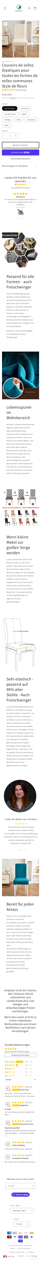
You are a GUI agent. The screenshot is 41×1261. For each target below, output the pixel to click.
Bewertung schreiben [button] (20, 1055)
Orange (8, 119)
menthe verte (10, 114)
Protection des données (17, 1252)
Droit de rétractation (24, 1248)
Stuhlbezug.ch (18, 1245)
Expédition (13, 98)
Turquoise (31, 119)
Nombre (5, 131)
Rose (7, 125)
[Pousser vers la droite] (25, 850)
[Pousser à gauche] (15, 850)
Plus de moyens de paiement (20, 158)
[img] (20, 184)
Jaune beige (10, 108)
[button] (5, 8)
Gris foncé (25, 108)
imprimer (21, 1256)
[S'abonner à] (32, 1186)
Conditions (31, 1252)
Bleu (19, 119)
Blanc (24, 114)
